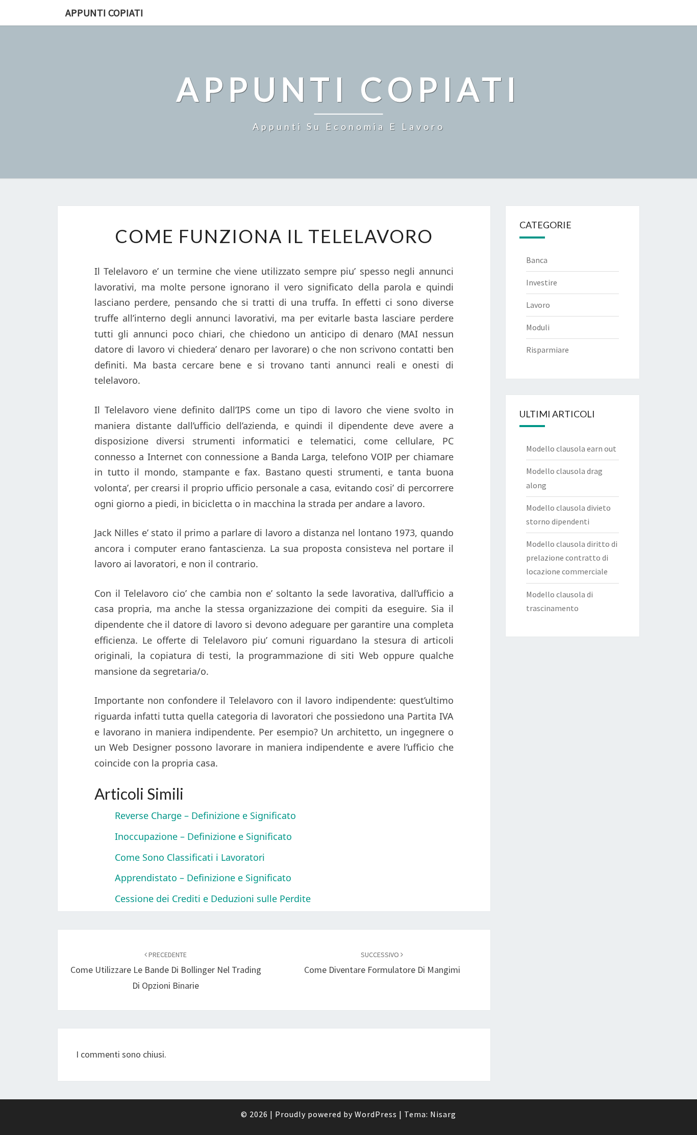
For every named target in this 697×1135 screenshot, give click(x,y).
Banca (536, 260)
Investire (541, 282)
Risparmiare (547, 350)
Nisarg (443, 1114)
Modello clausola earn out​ (571, 448)
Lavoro (538, 305)
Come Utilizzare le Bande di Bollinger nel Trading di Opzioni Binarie (165, 970)
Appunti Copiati (104, 12)
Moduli (538, 327)
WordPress (376, 1114)
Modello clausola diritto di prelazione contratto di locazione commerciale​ (571, 557)
